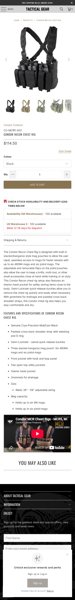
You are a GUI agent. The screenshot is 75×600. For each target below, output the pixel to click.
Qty (6, 174)
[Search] (61, 9)
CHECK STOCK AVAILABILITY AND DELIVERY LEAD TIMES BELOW (37, 203)
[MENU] (1, 9)
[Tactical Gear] (37, 9)
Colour (7, 156)
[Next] (69, 59)
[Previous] (6, 59)
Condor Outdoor (13, 125)
